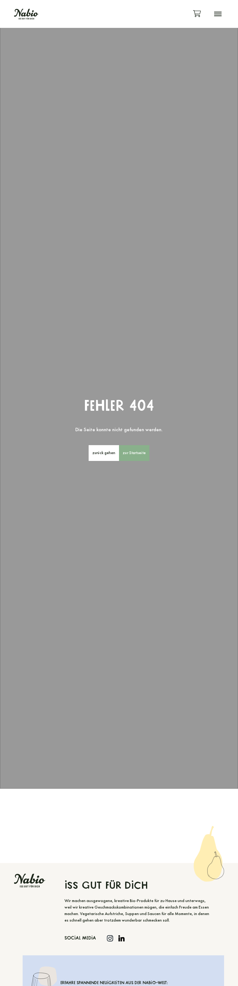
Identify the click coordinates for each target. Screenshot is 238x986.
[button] (218, 14)
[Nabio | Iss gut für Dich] (26, 14)
